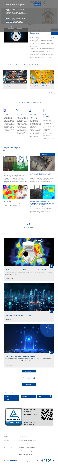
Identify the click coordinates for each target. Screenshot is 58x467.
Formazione (6, 443)
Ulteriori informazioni (11, 27)
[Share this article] (51, 266)
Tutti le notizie (28, 371)
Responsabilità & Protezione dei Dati (27, 440)
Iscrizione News (7, 451)
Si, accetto (37, 4)
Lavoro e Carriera (8, 447)
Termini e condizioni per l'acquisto (27, 454)
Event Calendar (28, 384)
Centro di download (23, 436)
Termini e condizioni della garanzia (27, 451)
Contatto (6, 436)
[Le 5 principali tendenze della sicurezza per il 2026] (29, 311)
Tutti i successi (44, 154)
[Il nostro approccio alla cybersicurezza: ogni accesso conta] (29, 352)
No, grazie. (19, 28)
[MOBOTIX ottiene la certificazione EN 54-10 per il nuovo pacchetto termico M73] (29, 265)
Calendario (6, 440)
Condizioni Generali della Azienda (27, 447)
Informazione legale (23, 443)
